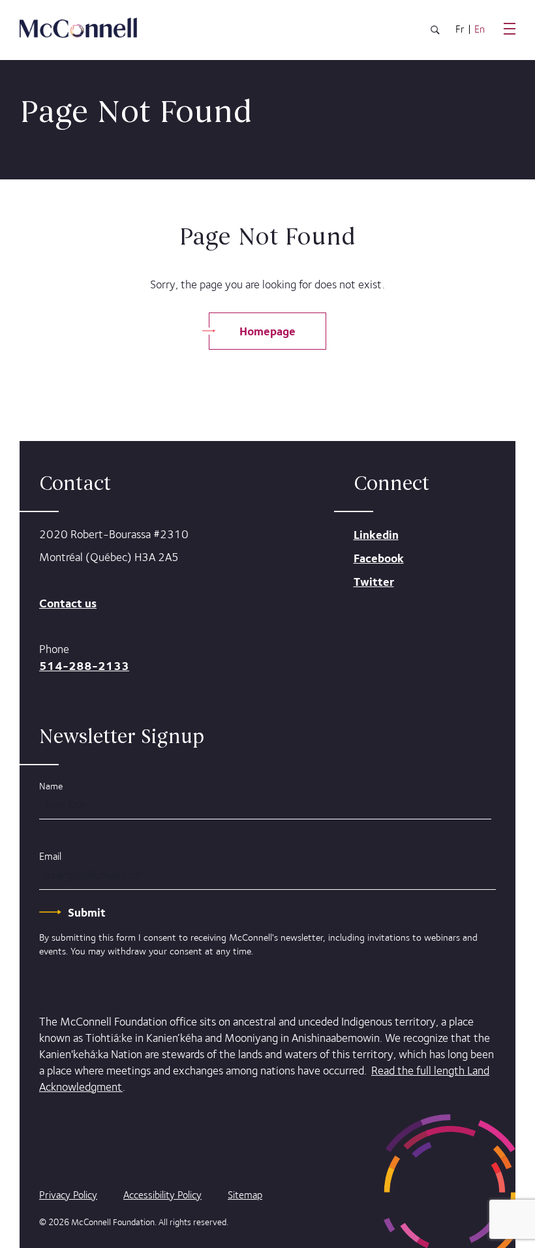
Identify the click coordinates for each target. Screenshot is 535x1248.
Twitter (374, 581)
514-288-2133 (84, 666)
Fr (460, 29)
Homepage (267, 331)
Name (51, 785)
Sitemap (245, 1195)
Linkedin (376, 534)
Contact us (68, 603)
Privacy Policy (68, 1195)
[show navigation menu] (509, 29)
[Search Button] (435, 32)
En (479, 29)
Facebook (379, 558)
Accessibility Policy (162, 1195)
